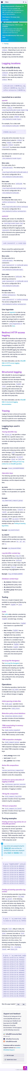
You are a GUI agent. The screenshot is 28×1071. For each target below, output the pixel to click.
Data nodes (5, 181)
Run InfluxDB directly (11, 67)
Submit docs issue (11, 1059)
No (23, 1004)
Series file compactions (10, 765)
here (13, 326)
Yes (18, 1004)
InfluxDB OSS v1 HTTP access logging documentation (13, 363)
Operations (6, 684)
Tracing (6, 43)
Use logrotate (8, 309)
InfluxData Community (12, 1039)
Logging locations (11, 63)
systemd (5, 216)
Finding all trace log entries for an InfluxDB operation (14, 823)
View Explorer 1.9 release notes (11, 17)
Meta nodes (5, 163)
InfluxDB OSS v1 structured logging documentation (13, 402)
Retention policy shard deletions (13, 713)
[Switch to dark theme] (26, 2)
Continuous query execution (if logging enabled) (13, 781)
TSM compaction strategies (11, 740)
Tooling (5, 597)
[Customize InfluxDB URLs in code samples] (23, 2)
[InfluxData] (2, 2)
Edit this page (10, 1055)
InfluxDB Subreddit (11, 1041)
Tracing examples (9, 818)
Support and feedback (11, 1014)
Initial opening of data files (11, 701)
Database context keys (10, 579)
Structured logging (12, 372)
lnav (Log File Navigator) (10, 661)
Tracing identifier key (9, 432)
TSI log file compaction (10, 794)
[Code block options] (25, 85)
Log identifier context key (11, 553)
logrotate (12, 312)
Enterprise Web (6, 197)
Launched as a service (11, 97)
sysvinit (4, 100)
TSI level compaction (9, 806)
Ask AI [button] (25, 1068)
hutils (4, 612)
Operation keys (7, 473)
